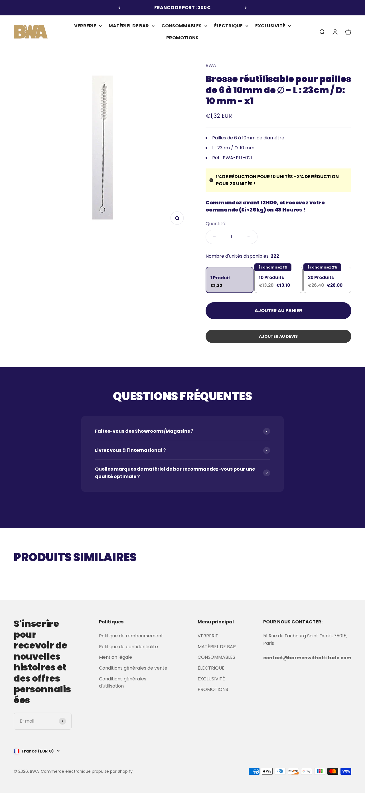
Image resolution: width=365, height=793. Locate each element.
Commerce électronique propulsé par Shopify (87, 771)
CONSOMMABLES (181, 26)
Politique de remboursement (131, 636)
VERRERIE (85, 26)
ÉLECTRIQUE (228, 26)
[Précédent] (119, 7)
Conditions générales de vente (133, 668)
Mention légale (115, 657)
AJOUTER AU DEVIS (278, 336)
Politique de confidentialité (128, 646)
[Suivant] (246, 7)
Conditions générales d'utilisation (122, 683)
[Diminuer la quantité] (214, 237)
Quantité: (216, 223)
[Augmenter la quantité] (249, 237)
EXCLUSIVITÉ (270, 26)
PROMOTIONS (182, 37)
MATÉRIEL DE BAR (129, 26)
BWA (211, 65)
